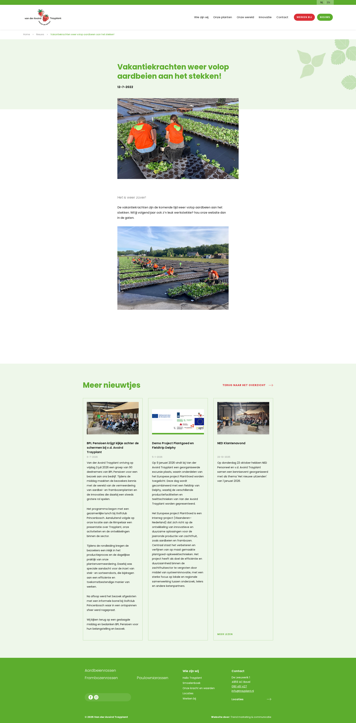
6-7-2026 (92, 456)
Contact (282, 17)
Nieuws (40, 34)
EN (328, 2)
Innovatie (265, 17)
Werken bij (304, 17)
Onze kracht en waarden (199, 688)
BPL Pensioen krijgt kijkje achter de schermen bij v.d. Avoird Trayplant (113, 447)
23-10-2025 (223, 456)
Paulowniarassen (152, 677)
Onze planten (222, 17)
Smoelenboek (191, 683)
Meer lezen (225, 634)
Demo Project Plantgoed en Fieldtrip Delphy (173, 445)
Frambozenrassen (110, 677)
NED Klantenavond (231, 443)
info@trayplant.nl (243, 691)
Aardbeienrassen (100, 670)
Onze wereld (245, 17)
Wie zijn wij (201, 17)
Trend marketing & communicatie (251, 717)
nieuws (325, 17)
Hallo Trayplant (192, 678)
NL (321, 2)
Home (26, 34)
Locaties (237, 699)
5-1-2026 (157, 456)
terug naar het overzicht (244, 385)
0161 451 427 (239, 686)
